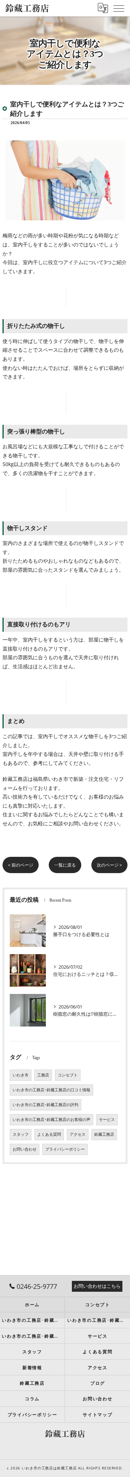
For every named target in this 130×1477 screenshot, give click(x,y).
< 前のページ (20, 865)
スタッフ (21, 1134)
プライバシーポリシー (65, 1149)
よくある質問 (49, 1134)
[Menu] (119, 8)
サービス (107, 1119)
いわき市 (21, 1075)
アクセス (78, 1134)
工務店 (43, 1075)
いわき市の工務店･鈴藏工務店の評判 (45, 1104)
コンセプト (68, 1075)
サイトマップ (98, 1414)
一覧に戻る (65, 865)
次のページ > (109, 865)
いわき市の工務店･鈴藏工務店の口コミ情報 (51, 1089)
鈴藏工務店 (104, 1134)
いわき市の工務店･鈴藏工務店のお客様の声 (51, 1119)
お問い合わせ (24, 1149)
